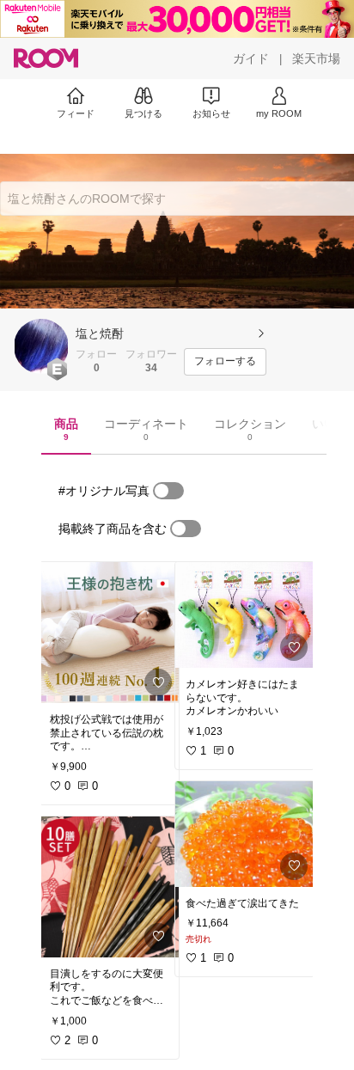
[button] (41, 346)
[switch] (168, 490)
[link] (109, 632)
